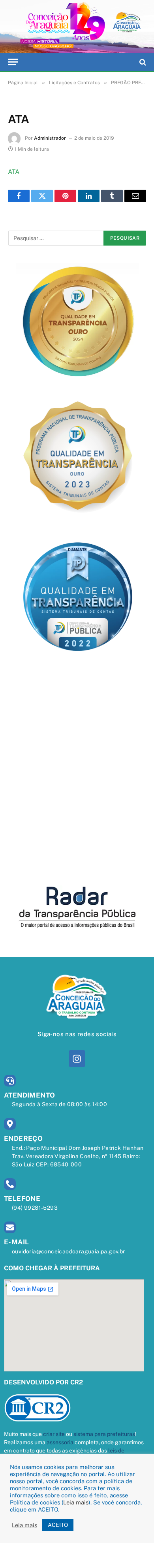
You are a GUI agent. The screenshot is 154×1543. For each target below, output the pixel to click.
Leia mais (75, 1502)
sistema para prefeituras (104, 1434)
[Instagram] (77, 1058)
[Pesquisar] (142, 62)
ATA (13, 172)
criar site (54, 1434)
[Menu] (13, 62)
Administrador (50, 138)
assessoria (60, 1442)
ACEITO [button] (58, 1525)
